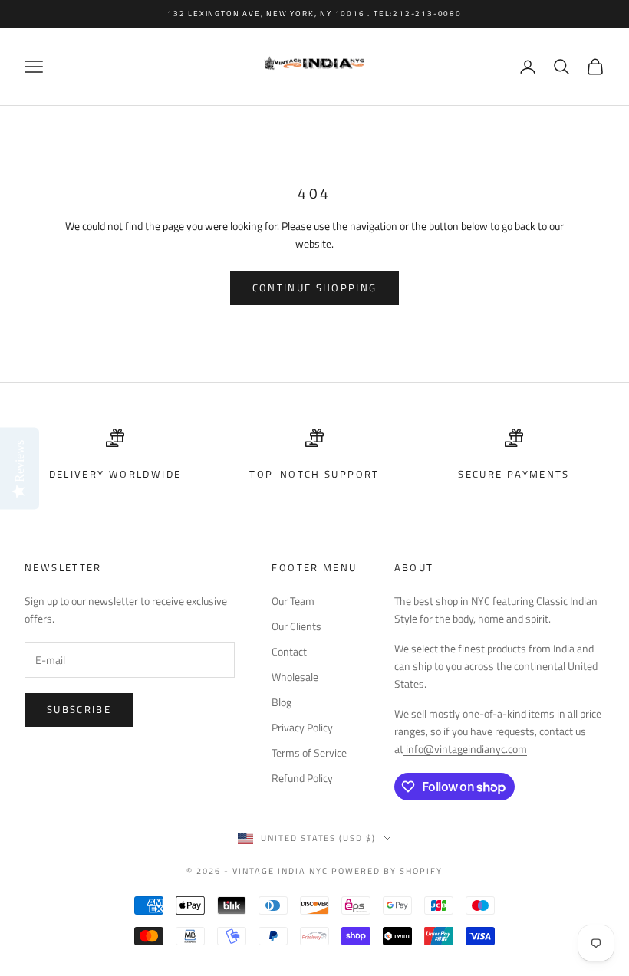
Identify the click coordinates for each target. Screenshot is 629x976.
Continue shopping (314, 287)
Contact (289, 651)
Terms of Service (309, 752)
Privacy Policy (302, 727)
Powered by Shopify (387, 871)
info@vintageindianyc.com (465, 749)
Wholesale (295, 677)
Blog (281, 702)
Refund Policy (302, 778)
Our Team (293, 601)
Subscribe (79, 709)
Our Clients (296, 626)
